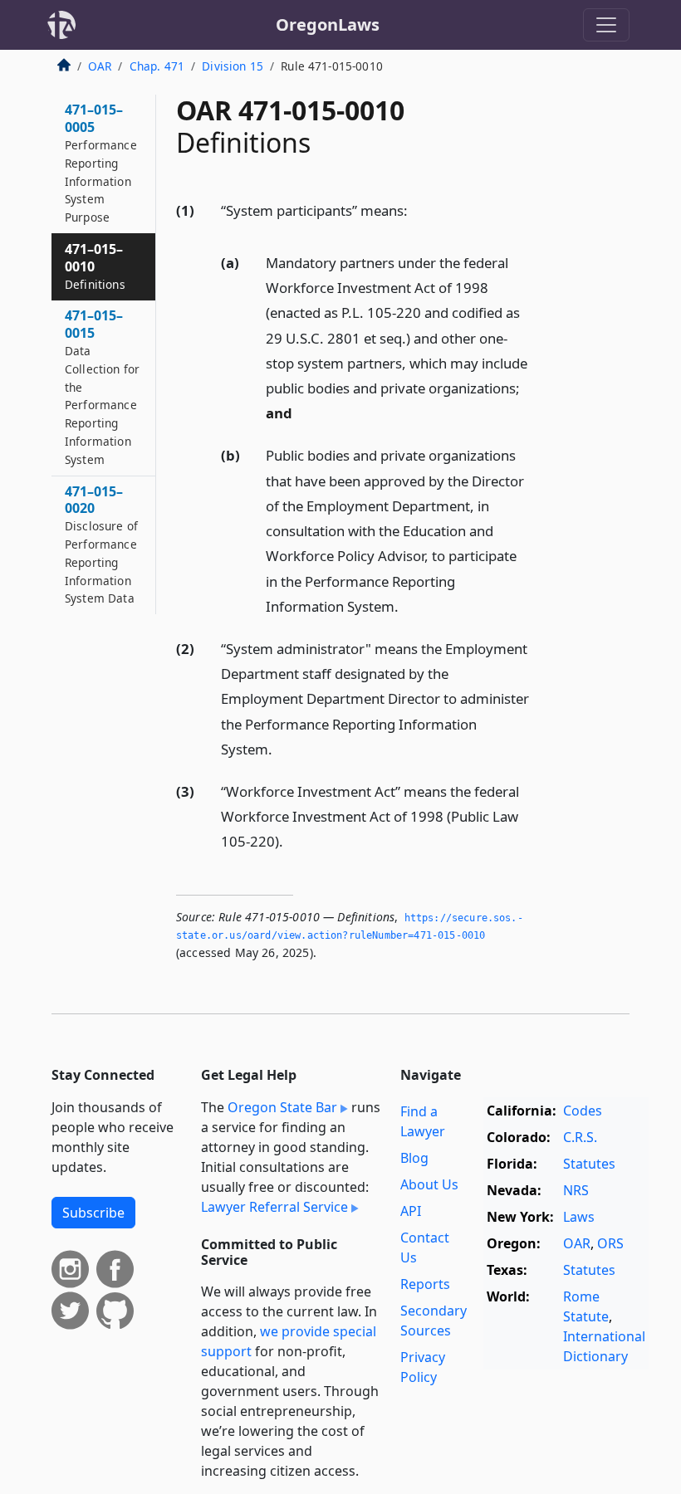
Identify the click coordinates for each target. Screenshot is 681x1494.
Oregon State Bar (282, 1107)
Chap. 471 (157, 66)
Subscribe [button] (93, 1213)
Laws (579, 1217)
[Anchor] (417, 210)
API (410, 1211)
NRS (576, 1190)
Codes (582, 1110)
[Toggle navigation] (606, 25)
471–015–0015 (102, 386)
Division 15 (232, 66)
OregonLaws (328, 24)
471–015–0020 (101, 544)
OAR (99, 66)
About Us (429, 1184)
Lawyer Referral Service (274, 1207)
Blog (414, 1158)
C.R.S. (580, 1137)
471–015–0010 (95, 266)
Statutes (589, 1164)
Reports (425, 1284)
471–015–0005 (101, 162)
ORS (610, 1243)
